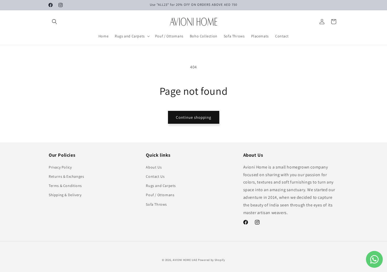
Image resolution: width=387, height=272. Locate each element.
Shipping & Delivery (65, 194)
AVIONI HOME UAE (185, 260)
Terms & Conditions (65, 185)
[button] (54, 21)
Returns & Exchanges (66, 176)
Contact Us (155, 176)
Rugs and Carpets (161, 185)
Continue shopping (193, 117)
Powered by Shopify (211, 260)
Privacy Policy (60, 167)
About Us (154, 167)
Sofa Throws (156, 204)
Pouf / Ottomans (160, 194)
